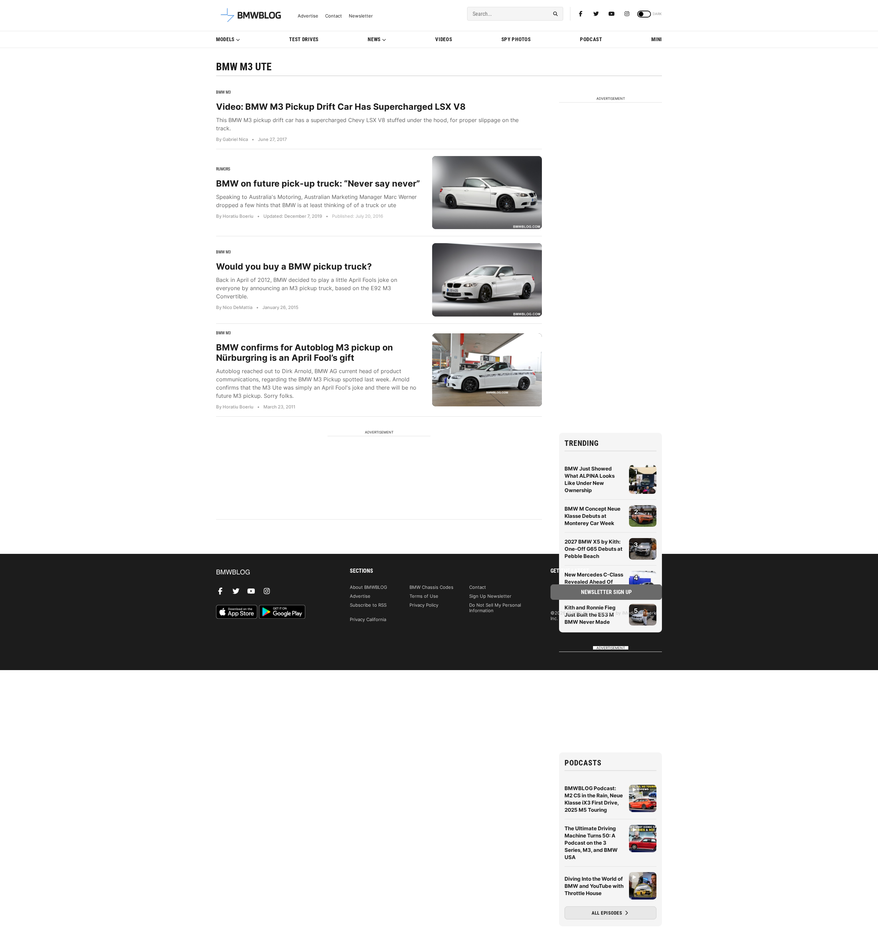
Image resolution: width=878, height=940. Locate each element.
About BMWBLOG (368, 587)
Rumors (223, 169)
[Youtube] (611, 13)
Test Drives (304, 39)
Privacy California (368, 619)
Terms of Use (424, 596)
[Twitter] (596, 13)
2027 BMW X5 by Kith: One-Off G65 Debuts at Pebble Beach (593, 548)
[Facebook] (580, 13)
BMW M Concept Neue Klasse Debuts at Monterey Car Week (592, 515)
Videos (443, 39)
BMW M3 (223, 92)
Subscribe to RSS (368, 605)
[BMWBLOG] (272, 572)
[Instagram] (627, 13)
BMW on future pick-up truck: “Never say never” (318, 183)
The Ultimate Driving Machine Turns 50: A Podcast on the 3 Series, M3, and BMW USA (591, 842)
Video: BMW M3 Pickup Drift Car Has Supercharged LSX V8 (341, 107)
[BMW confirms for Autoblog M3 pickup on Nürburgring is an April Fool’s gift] (487, 369)
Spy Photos (516, 39)
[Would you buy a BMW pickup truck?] (487, 279)
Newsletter (361, 16)
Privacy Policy (424, 605)
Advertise (308, 16)
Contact (333, 16)
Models (225, 39)
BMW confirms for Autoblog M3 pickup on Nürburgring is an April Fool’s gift (304, 352)
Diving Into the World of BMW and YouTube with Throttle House (594, 886)
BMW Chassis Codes (431, 587)
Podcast (591, 39)
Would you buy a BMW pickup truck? (294, 266)
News (374, 39)
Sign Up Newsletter (490, 596)
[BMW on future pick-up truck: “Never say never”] (487, 192)
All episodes (608, 913)
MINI (656, 39)
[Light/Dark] (644, 14)
